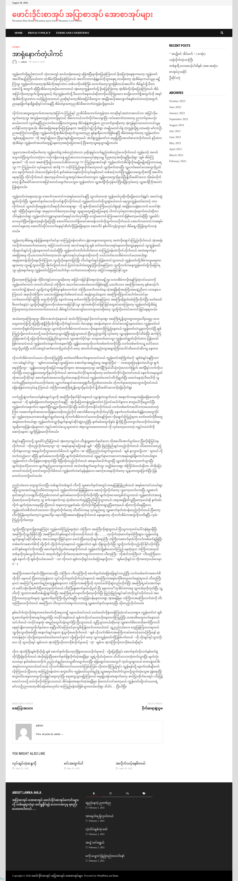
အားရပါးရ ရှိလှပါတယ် (99, 816)
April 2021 (175, 149)
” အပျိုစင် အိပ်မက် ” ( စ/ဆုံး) (187, 53)
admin (24, 62)
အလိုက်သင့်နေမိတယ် (131, 763)
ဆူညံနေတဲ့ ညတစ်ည (98, 802)
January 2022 (177, 113)
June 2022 (175, 107)
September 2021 (178, 119)
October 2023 (177, 101)
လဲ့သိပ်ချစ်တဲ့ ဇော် (96, 829)
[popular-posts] (93, 793)
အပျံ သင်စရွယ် (94, 842)
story (16, 47)
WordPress (102, 875)
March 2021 (176, 155)
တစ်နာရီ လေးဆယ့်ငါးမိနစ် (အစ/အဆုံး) (193, 65)
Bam (115, 875)
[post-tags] (144, 793)
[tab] (93, 793)
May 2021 (175, 143)
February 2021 (177, 161)
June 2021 (175, 137)
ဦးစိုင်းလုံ (174, 78)
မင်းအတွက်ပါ (73, 763)
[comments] (127, 793)
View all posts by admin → (50, 734)
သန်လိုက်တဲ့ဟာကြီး (181, 59)
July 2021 (175, 131)
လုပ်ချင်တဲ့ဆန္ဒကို (24, 763)
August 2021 (176, 125)
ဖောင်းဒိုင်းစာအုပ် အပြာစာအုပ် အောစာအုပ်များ (82, 14)
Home (19, 32)
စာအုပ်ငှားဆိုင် (178, 71)
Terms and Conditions (72, 32)
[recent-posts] (110, 793)
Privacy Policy (39, 32)
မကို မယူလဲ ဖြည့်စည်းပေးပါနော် (105, 855)
